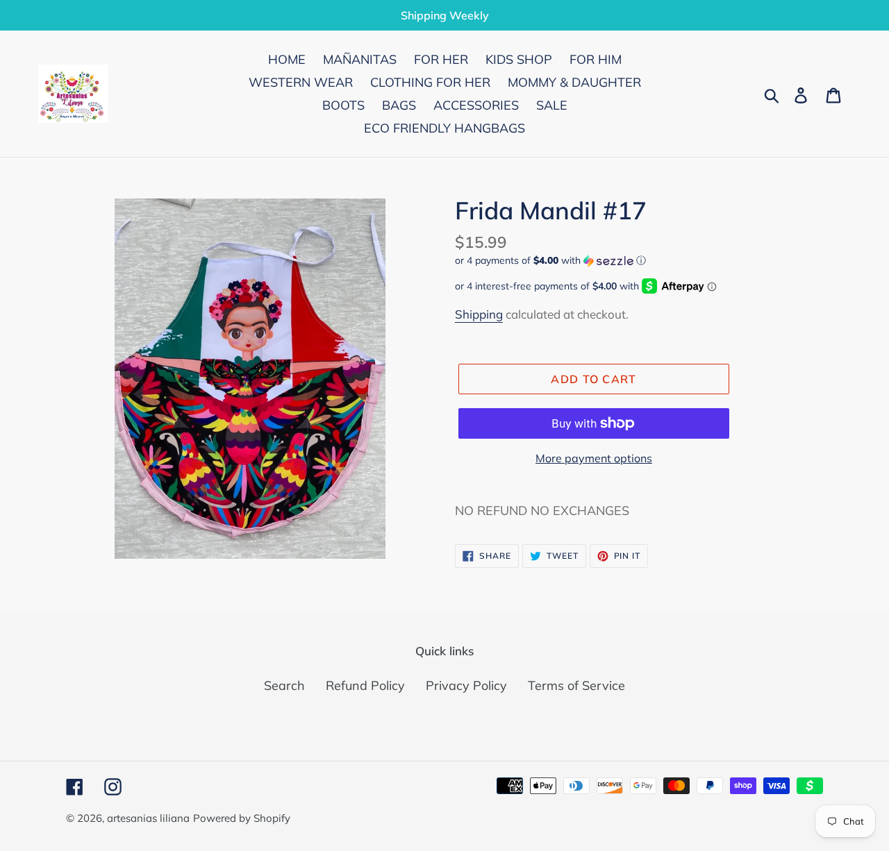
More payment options (593, 458)
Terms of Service (576, 685)
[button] (639, 260)
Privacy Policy (466, 685)
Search (284, 685)
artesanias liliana (148, 818)
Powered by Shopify (241, 818)
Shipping (479, 314)
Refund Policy (365, 685)
